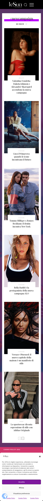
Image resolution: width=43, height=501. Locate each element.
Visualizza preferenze (21, 493)
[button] (40, 456)
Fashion (21, 150)
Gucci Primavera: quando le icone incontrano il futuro (21, 156)
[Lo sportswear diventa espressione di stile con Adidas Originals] (21, 398)
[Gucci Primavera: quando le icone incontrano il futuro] (21, 127)
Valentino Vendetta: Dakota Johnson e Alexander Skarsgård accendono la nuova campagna (21, 86)
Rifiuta (21, 488)
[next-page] (23, 438)
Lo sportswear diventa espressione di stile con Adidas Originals (21, 427)
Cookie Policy (10, 498)
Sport (22, 421)
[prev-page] (19, 438)
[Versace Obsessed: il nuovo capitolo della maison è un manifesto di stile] (21, 328)
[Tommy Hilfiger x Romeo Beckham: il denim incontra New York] (21, 194)
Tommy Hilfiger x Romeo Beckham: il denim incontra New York (22, 223)
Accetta (21, 482)
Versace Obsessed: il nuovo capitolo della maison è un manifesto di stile (21, 359)
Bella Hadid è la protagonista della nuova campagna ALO (21, 290)
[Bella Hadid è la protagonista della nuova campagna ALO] (21, 261)
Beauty (21, 78)
